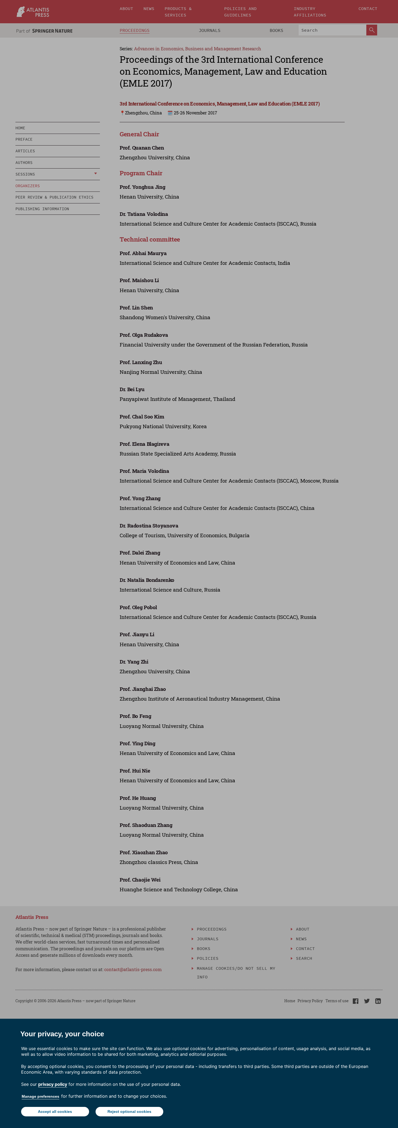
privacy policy (52, 1084)
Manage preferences (40, 1096)
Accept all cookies (55, 1111)
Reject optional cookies (129, 1111)
